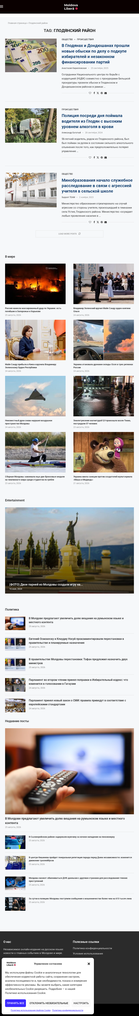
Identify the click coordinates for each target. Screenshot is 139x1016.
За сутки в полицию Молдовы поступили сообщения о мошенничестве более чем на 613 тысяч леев (80, 898)
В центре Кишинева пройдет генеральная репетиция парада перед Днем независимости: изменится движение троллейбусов (80, 859)
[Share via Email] (105, 93)
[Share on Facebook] (94, 93)
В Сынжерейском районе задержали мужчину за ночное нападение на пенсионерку (72, 837)
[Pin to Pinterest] (102, 93)
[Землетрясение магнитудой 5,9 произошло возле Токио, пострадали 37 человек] (103, 396)
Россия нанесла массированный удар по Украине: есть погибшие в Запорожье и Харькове (33, 310)
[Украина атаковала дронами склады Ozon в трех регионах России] (103, 340)
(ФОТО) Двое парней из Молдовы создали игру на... (46, 584)
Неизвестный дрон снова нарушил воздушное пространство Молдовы (28, 422)
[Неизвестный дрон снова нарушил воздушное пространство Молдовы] (35, 396)
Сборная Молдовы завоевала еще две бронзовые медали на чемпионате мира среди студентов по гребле (35, 478)
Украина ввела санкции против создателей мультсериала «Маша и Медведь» (102, 478)
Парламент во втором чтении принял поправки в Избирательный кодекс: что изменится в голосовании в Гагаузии (78, 681)
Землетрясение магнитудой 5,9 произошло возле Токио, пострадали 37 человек (102, 422)
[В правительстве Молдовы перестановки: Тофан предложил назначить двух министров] (15, 664)
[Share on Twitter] (98, 92)
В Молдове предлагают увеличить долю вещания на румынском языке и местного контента (76, 620)
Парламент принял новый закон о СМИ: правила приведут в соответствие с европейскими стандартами (77, 702)
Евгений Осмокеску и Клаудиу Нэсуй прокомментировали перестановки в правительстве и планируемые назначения (76, 640)
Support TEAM (68, 197)
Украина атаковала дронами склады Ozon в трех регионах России (103, 366)
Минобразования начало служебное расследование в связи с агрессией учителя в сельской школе (97, 186)
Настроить (81, 1003)
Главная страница (17, 23)
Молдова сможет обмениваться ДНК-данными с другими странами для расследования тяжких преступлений (78, 879)
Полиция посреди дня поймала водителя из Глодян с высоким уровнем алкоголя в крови (92, 121)
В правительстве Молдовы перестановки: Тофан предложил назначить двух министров (78, 661)
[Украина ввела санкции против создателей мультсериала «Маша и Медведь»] (103, 452)
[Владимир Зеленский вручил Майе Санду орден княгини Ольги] (103, 284)
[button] (89, 963)
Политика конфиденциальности (67, 1010)
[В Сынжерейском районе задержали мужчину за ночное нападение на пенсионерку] (15, 842)
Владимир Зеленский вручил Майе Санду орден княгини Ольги (101, 310)
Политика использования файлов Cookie (31, 1010)
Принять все (15, 1003)
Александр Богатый (71, 132)
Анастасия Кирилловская (74, 68)
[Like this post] (90, 93)
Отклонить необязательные (48, 1003)
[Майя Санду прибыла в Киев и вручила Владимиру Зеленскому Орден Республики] (35, 340)
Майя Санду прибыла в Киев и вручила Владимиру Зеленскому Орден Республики (30, 366)
